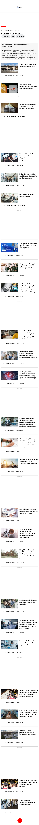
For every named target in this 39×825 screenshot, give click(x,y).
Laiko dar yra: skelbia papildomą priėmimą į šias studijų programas (28, 176)
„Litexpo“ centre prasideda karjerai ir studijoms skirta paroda (27, 732)
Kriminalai (20, 36)
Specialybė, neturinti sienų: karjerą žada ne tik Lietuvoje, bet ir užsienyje (28, 461)
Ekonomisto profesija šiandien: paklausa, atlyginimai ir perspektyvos (26, 157)
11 (4, 205)
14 (4, 116)
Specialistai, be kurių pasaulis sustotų (26, 195)
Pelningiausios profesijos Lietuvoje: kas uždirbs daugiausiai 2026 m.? (27, 106)
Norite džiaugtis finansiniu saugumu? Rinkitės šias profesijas (28, 602)
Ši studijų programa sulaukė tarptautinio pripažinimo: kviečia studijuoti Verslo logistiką (28, 354)
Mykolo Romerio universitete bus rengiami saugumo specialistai (28, 86)
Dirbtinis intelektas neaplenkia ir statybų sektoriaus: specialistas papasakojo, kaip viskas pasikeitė (27, 335)
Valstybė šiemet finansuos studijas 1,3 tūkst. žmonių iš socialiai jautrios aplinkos (28, 783)
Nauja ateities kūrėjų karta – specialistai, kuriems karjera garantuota (28, 266)
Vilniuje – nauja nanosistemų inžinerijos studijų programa (27, 802)
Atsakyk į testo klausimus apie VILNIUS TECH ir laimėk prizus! (28, 245)
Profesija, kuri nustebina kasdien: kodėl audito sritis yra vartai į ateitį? (28, 511)
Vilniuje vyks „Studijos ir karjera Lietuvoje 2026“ (27, 65)
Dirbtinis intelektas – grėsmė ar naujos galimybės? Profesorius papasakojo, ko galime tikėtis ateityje (27, 533)
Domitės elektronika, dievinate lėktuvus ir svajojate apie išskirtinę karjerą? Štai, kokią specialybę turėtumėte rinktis (27, 422)
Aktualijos (5, 36)
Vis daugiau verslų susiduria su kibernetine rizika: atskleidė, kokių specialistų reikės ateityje (27, 375)
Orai (13, 36)
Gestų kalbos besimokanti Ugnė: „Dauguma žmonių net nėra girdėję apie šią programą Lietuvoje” (28, 713)
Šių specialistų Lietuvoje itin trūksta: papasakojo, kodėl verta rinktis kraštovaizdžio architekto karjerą (28, 443)
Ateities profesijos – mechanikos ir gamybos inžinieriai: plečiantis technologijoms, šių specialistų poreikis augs (27, 288)
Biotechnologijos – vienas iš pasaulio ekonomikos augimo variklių (28, 643)
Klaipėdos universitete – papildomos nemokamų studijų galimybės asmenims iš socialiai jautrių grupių (27, 554)
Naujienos (5, 30)
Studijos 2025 (9, 76)
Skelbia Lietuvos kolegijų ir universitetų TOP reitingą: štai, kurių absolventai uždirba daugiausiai (28, 693)
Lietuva (14, 30)
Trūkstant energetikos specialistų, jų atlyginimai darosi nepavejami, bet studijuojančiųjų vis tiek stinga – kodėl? (28, 624)
